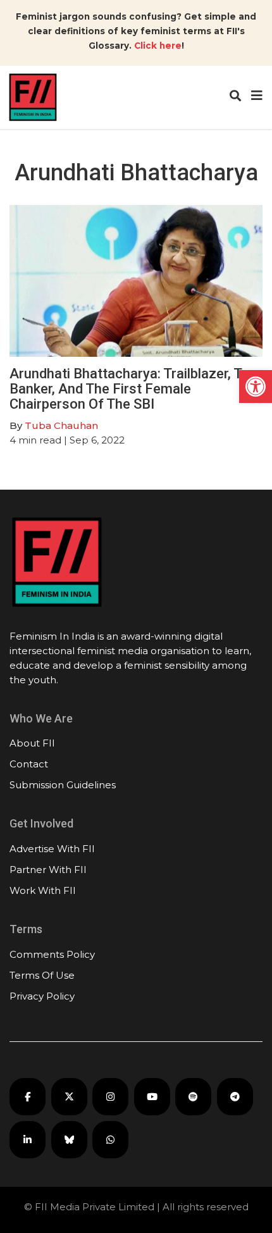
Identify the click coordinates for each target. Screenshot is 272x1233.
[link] (255, 386)
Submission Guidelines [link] (62, 785)
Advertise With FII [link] (52, 849)
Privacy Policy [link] (42, 996)
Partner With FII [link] (48, 870)
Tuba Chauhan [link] (61, 425)
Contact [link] (28, 764)
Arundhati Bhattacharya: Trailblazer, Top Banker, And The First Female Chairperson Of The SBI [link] (133, 389)
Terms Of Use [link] (42, 975)
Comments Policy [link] (52, 954)
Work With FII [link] (42, 890)
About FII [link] (32, 743)
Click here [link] (158, 45)
